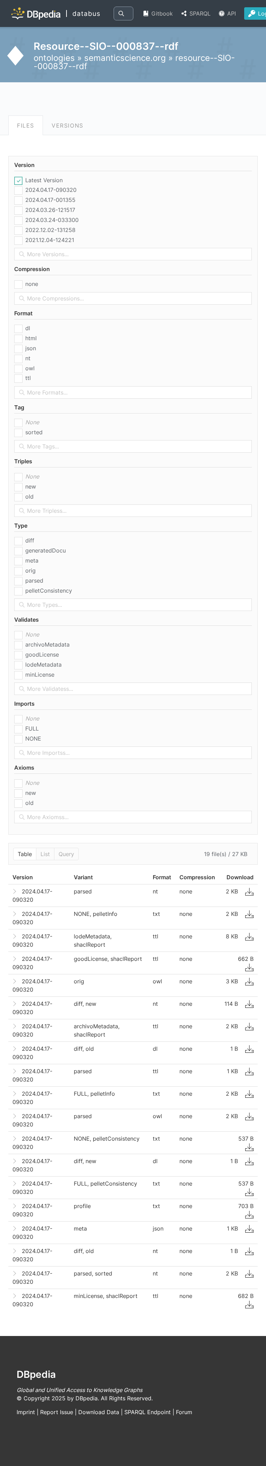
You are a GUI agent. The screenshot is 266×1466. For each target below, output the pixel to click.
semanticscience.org (125, 58)
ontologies (54, 58)
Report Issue (56, 1412)
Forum (184, 1412)
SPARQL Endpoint (147, 1412)
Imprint (26, 1412)
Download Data (98, 1412)
